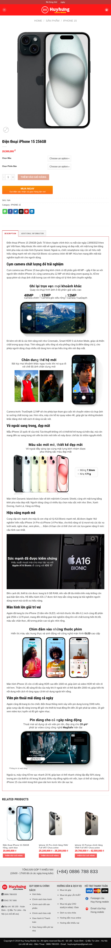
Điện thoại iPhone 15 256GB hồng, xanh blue (16, 846)
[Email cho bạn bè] (21, 211)
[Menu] (4, 10)
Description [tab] (10, 233)
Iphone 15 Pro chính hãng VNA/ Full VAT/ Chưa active (53, 846)
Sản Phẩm (52, 20)
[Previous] (3, 833)
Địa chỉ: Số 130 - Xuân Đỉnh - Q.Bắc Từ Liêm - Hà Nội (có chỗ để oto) (13, 910)
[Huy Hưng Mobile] (55, 9)
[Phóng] (6, 130)
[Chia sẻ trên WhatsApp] (4, 211)
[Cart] (107, 10)
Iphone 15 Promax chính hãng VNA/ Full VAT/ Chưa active (89, 846)
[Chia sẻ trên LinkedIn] (31, 211)
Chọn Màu (6, 158)
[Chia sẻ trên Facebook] (10, 211)
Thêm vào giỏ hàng (33, 177)
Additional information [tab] (32, 233)
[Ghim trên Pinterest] (26, 211)
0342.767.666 (10, 900)
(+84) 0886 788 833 (77, 871)
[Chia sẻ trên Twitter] (15, 211)
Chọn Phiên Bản (9, 166)
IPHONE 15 (70, 20)
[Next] (108, 833)
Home (38, 20)
